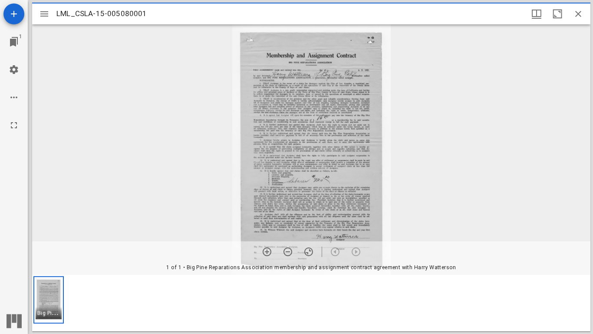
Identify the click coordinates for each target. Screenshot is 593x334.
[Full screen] (13, 125)
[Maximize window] (557, 13)
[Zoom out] (287, 251)
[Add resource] (13, 13)
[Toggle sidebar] (44, 13)
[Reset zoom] (308, 251)
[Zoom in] (267, 251)
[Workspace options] (13, 97)
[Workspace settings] (13, 69)
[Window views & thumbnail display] (536, 13)
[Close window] (578, 13)
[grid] (311, 303)
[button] (49, 299)
